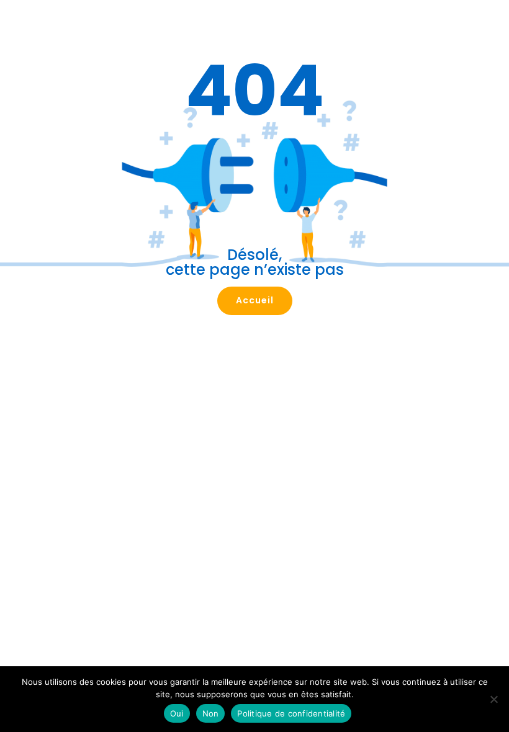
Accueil (255, 300)
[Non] (493, 699)
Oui (177, 713)
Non (210, 713)
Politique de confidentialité (291, 713)
